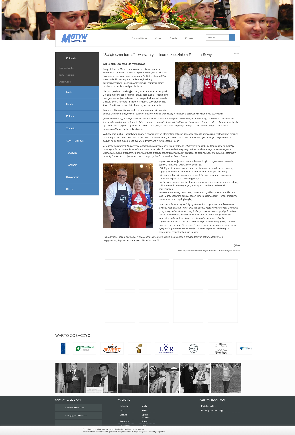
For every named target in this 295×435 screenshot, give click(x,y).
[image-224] (164, 378)
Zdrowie (123, 415)
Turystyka (124, 421)
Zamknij (210, 430)
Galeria (173, 38)
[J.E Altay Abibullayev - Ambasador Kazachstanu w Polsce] (70, 378)
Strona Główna (139, 38)
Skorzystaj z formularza (74, 408)
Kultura (145, 410)
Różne (145, 426)
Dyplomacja (125, 426)
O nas (158, 38)
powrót (235, 54)
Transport (146, 421)
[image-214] (226, 378)
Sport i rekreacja (146, 416)
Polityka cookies (208, 406)
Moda (144, 406)
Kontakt (189, 38)
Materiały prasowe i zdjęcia (213, 410)
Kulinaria (124, 406)
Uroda (122, 410)
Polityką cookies (138, 429)
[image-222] (133, 378)
